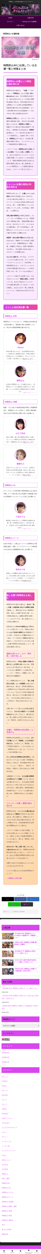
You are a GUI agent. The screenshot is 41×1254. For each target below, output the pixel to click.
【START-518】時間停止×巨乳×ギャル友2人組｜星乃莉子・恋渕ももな (20, 997)
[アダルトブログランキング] (6, 1039)
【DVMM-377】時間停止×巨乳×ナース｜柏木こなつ (19, 988)
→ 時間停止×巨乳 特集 (14, 878)
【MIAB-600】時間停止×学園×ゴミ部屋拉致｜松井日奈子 (20, 1007)
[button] (27, 904)
